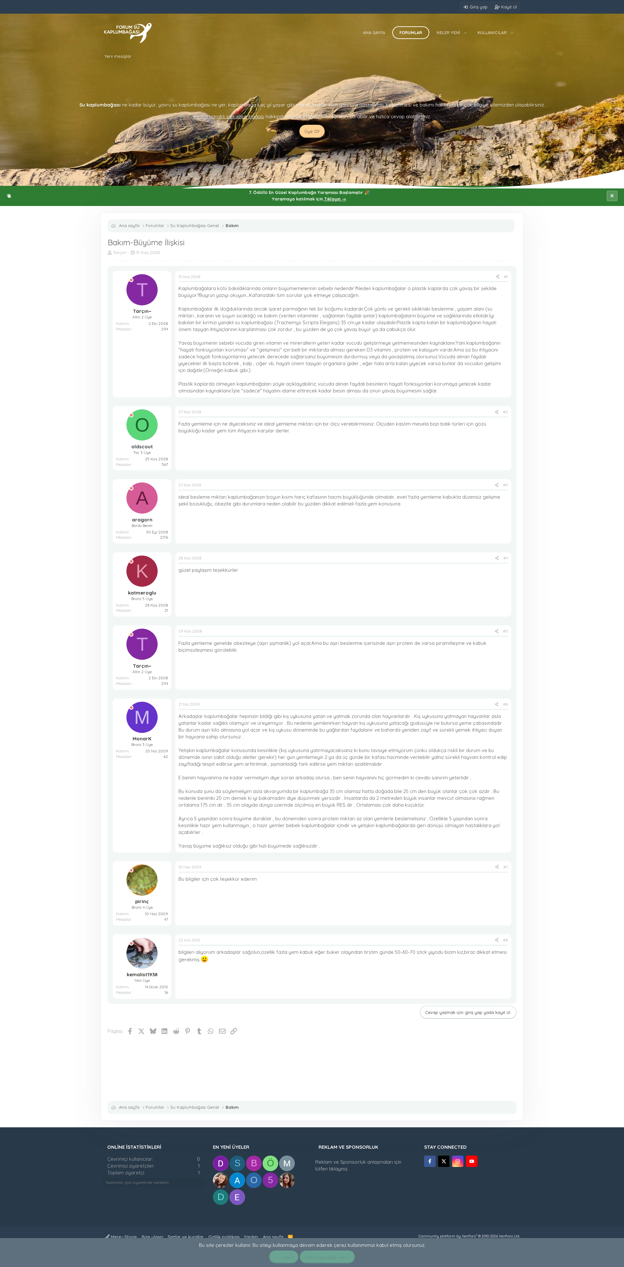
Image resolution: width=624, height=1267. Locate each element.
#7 (505, 866)
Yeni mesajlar (118, 56)
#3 (505, 484)
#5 (505, 631)
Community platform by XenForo (469, 1236)
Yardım (251, 1236)
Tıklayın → (334, 198)
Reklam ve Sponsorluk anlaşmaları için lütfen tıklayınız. (358, 1165)
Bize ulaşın (152, 1236)
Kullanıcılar (492, 32)
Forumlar (410, 32)
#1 (506, 276)
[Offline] (131, 280)
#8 (505, 940)
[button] (465, 32)
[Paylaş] (497, 277)
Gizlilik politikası (224, 1236)
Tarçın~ (120, 252)
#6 (505, 704)
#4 (505, 558)
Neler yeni (448, 32)
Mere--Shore (123, 1236)
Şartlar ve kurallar (185, 1236)
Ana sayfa (374, 32)
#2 (505, 411)
